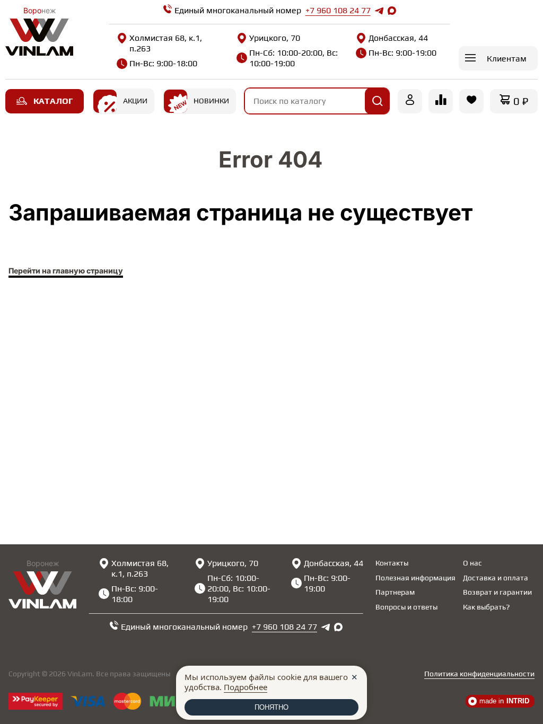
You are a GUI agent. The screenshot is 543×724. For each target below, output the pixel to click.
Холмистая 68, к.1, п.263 (165, 43)
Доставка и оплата (495, 577)
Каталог (53, 101)
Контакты (391, 563)
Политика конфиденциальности (479, 673)
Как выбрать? (486, 607)
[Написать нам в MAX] (392, 10)
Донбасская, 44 (398, 38)
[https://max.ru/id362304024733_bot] (338, 627)
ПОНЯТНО (271, 707)
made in (504, 701)
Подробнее (245, 687)
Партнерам (395, 592)
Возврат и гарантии (497, 592)
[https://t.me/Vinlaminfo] (379, 10)
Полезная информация (415, 577)
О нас (472, 563)
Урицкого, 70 (274, 38)
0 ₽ (520, 101)
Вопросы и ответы (406, 607)
